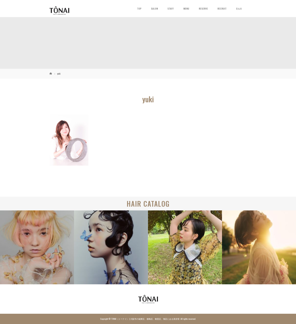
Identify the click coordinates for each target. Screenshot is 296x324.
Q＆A (239, 8)
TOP (139, 8)
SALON (154, 8)
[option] (37, 247)
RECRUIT (222, 8)
